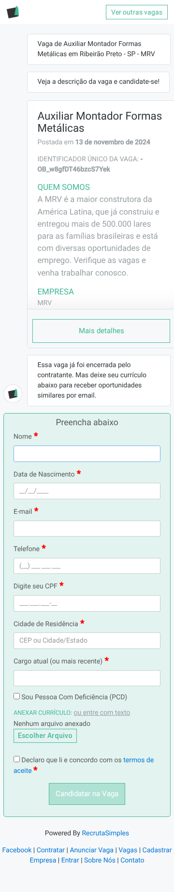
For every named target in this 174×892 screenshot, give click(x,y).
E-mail (23, 512)
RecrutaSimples (105, 833)
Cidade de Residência (46, 624)
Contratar (51, 850)
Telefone (27, 549)
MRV (44, 303)
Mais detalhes (101, 330)
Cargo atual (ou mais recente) (58, 661)
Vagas (127, 850)
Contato (132, 860)
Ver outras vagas (136, 12)
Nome (23, 437)
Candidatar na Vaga (87, 793)
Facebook (17, 850)
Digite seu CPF (36, 586)
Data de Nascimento (44, 474)
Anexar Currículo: (43, 713)
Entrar (70, 860)
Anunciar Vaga (92, 850)
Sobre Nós (100, 860)
